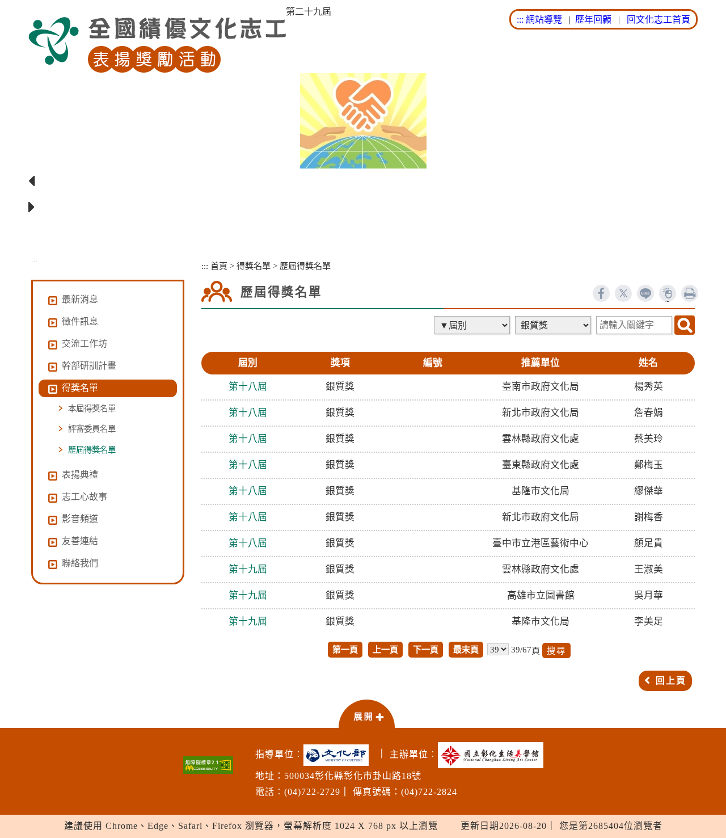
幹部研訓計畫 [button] (89, 365)
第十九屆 (248, 569)
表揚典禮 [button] (80, 474)
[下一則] (363, 208)
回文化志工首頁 (658, 19)
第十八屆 (248, 386)
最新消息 (80, 299)
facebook (601, 293)
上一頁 (385, 649)
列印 (689, 293)
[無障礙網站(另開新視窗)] (208, 765)
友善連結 (80, 541)
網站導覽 (544, 19)
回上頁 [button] (671, 680)
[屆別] (473, 325)
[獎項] (554, 325)
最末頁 (466, 649)
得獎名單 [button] (80, 388)
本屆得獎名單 (92, 408)
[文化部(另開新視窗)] (338, 755)
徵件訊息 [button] (80, 321)
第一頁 (345, 649)
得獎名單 (254, 266)
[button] (366, 713)
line (645, 293)
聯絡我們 (80, 563)
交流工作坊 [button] (84, 343)
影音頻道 (80, 519)
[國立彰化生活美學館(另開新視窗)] (493, 755)
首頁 (218, 266)
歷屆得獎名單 (92, 449)
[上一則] (363, 182)
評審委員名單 (92, 428)
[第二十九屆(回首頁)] (157, 45)
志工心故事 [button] (84, 497)
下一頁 (425, 649)
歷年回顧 (593, 19)
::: (520, 19)
